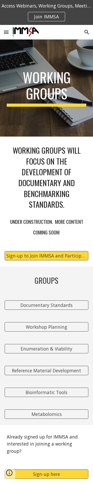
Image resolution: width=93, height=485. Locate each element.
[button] (6, 32)
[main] (46, 88)
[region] (46, 12)
